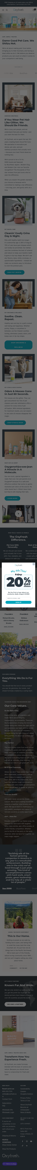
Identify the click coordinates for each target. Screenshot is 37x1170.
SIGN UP (18, 602)
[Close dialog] (34, 564)
